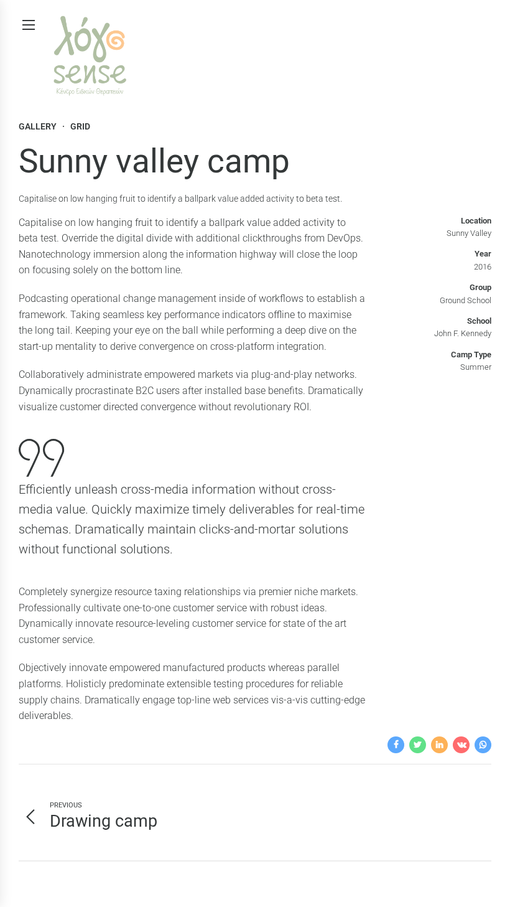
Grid (80, 126)
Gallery (38, 126)
